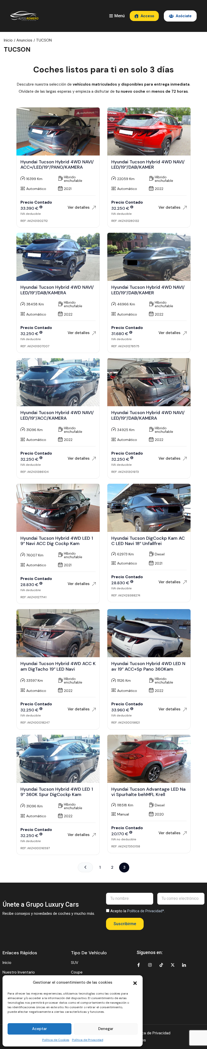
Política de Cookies (55, 1040)
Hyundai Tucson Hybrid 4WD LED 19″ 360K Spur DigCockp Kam (56, 792)
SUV (74, 962)
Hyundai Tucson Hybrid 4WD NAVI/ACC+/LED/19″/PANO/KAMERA (57, 164)
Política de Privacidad (87, 1040)
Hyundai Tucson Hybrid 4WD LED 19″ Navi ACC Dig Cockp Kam (56, 541)
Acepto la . (137, 911)
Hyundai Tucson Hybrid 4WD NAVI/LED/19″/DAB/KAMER (148, 164)
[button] (135, 982)
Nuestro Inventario (19, 972)
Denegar (105, 1028)
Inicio (8, 40)
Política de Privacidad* (145, 911)
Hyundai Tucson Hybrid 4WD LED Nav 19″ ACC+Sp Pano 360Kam (148, 666)
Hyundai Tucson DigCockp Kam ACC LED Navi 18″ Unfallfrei (148, 541)
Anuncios (24, 40)
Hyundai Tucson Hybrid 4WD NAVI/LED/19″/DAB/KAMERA (57, 290)
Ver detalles (79, 207)
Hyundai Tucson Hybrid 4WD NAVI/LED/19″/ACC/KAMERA (57, 415)
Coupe (77, 972)
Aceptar (39, 1028)
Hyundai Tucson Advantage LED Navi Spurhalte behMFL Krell (148, 792)
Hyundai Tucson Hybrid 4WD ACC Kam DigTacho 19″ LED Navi (58, 666)
